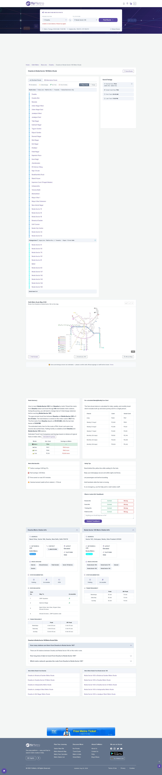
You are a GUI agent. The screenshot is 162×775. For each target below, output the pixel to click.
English (32, 758)
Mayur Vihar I (36, 197)
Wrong (126, 500)
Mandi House (36, 178)
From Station (47, 16)
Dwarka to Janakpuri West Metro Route (40, 689)
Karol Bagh (35, 159)
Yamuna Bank (36, 190)
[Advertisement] (81, 49)
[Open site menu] (134, 3)
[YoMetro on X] (118, 748)
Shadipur (34, 148)
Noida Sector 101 (37, 256)
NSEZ (33, 264)
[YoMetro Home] (35, 3)
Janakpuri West (37, 113)
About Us (94, 748)
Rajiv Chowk (36, 171)
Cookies (132, 768)
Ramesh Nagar (36, 136)
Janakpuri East (36, 117)
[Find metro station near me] (127, 3)
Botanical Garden (37, 220)
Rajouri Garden (36, 132)
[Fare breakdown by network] (131, 84)
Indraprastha (36, 186)
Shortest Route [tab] (36, 80)
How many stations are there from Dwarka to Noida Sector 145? (52, 645)
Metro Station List (59, 757)
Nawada (34, 102)
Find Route (107, 20)
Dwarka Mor (36, 98)
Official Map (129, 356)
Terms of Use (112, 768)
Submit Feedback (93, 521)
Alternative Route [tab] (51, 80)
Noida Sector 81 (37, 260)
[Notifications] (123, 4)
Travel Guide (77, 751)
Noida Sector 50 (37, 249)
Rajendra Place (36, 155)
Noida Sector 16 (37, 213)
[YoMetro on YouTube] (121, 748)
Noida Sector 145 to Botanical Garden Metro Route (100, 675)
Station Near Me (59, 748)
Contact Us (95, 751)
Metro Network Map (60, 751)
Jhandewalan (36, 163)
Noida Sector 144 (37, 283)
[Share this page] (159, 761)
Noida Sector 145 (37, 287)
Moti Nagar (35, 140)
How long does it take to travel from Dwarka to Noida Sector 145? (53, 656)
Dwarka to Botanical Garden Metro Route (41, 675)
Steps (93, 85)
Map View (85, 85)
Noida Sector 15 (37, 209)
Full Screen (34, 356)
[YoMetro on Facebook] (111, 748)
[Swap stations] (70, 20)
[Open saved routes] (159, 766)
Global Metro (77, 757)
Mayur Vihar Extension (39, 201)
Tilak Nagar (35, 121)
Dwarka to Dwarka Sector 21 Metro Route (41, 680)
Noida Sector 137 (37, 272)
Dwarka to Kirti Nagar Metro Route (39, 694)
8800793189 (53, 549)
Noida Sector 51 (37, 245)
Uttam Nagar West (38, 106)
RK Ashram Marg (37, 167)
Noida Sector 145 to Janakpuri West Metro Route (100, 694)
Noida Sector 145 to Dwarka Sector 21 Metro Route (100, 685)
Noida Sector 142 (37, 275)
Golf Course (35, 224)
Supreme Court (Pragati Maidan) (42, 182)
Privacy (123, 768)
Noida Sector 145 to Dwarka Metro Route (97, 680)
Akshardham (36, 194)
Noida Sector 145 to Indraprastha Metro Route (99, 689)
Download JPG (81, 356)
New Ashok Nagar (37, 205)
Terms (111, 364)
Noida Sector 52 (37, 236)
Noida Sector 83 (37, 268)
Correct (109, 500)
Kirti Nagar (35, 144)
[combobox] (55, 20)
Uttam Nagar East (37, 109)
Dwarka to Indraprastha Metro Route (39, 685)
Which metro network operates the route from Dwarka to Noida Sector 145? (56, 661)
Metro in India (77, 754)
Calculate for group (49, 436)
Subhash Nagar (36, 125)
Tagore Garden (36, 129)
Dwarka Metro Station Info (37, 530)
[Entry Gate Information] (37, 89)
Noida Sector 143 (37, 279)
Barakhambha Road (38, 174)
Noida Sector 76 (37, 252)
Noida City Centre (37, 228)
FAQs (93, 754)
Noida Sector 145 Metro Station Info (97, 530)
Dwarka (34, 94)
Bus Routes (76, 748)
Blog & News (95, 757)
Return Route (116, 29)
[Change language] (130, 4)
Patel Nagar (35, 152)
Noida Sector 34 (37, 232)
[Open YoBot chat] (4, 770)
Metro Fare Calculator (60, 754)
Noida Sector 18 (37, 216)
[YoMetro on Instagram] (115, 748)
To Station (76, 16)
